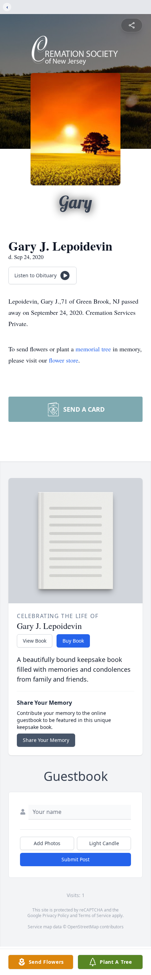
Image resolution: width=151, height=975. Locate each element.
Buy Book (73, 640)
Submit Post (75, 859)
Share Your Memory (46, 740)
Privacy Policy (55, 915)
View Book (34, 640)
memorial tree (93, 349)
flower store (63, 360)
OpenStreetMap (83, 927)
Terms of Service (94, 915)
